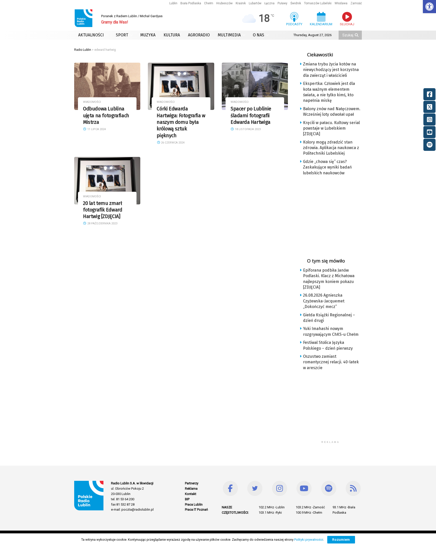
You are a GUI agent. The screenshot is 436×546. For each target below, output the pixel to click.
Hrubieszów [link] (224, 3)
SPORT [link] (122, 35)
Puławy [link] (282, 3)
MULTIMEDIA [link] (229, 35)
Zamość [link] (356, 3)
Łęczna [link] (269, 3)
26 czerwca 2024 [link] (172, 142)
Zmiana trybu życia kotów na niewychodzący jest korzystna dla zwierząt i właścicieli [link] (331, 70)
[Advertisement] (334, 215)
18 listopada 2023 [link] (247, 129)
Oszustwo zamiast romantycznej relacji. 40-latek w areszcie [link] (331, 362)
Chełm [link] (208, 3)
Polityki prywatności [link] (308, 539)
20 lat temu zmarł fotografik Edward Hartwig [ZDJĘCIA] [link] (102, 210)
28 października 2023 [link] (102, 223)
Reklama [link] (191, 488)
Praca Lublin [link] (194, 504)
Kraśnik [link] (241, 3)
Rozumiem (341, 539)
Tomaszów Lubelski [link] (318, 3)
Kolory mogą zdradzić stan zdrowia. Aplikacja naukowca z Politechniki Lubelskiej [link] (331, 148)
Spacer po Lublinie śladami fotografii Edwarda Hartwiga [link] (251, 115)
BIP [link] (187, 499)
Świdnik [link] (295, 3)
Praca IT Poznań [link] (196, 509)
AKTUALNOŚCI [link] (91, 35)
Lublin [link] (173, 3)
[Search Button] (357, 35)
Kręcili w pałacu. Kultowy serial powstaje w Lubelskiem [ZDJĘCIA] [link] (331, 128)
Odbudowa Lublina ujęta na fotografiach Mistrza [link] (106, 115)
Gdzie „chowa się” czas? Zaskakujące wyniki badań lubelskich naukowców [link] (327, 167)
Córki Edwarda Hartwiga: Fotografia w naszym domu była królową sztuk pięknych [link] (181, 122)
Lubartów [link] (255, 3)
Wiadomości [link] (92, 102)
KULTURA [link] (172, 35)
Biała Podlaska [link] (190, 3)
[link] (429, 6)
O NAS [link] (258, 35)
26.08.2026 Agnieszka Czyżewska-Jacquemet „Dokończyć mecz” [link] (323, 301)
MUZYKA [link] (147, 35)
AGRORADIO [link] (199, 35)
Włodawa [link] (341, 3)
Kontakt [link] (190, 494)
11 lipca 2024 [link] (96, 129)
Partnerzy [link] (191, 483)
